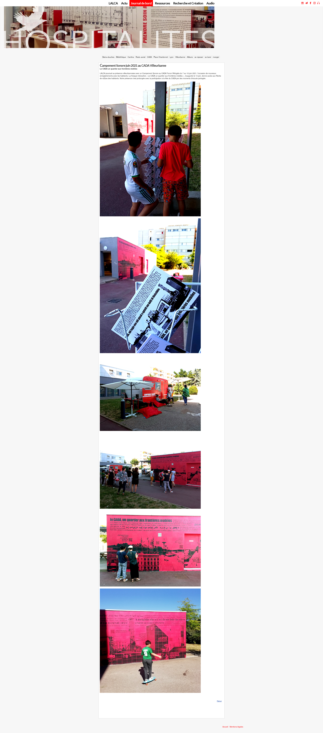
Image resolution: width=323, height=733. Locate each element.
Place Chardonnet (161, 57)
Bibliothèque (121, 57)
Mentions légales (236, 726)
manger (216, 57)
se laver (208, 57)
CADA (149, 57)
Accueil (225, 726)
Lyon (171, 57)
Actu (124, 3)
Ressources (162, 3)
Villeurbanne (180, 57)
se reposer (199, 57)
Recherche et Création (188, 3)
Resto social (140, 57)
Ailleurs (190, 57)
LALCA (113, 3)
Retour (219, 701)
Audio (210, 3)
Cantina (131, 57)
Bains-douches (108, 57)
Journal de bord (141, 3)
